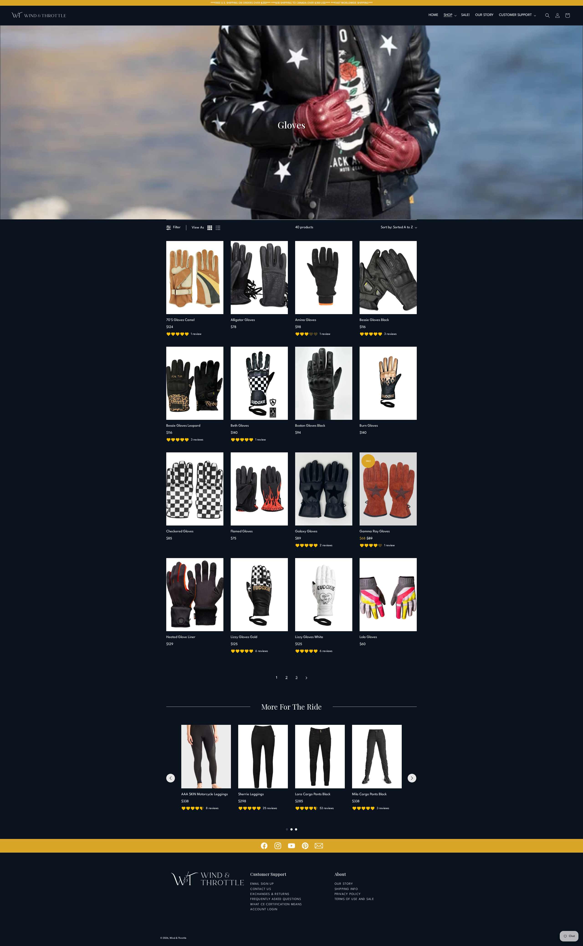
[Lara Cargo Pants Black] (320, 756)
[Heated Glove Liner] (194, 594)
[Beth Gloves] (259, 383)
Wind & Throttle (178, 938)
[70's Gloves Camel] (194, 277)
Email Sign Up (262, 883)
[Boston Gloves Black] (323, 383)
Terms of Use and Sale (354, 899)
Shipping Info (346, 889)
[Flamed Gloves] (259, 489)
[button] (449, 15)
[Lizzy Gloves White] (323, 594)
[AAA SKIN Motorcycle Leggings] (206, 756)
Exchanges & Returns (269, 894)
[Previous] (170, 778)
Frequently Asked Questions (275, 899)
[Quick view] (218, 309)
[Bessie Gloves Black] (388, 277)
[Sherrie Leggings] (263, 756)
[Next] (412, 778)
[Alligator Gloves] (259, 277)
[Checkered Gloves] (194, 489)
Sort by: (397, 227)
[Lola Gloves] (388, 594)
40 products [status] (304, 227)
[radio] (209, 228)
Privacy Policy (348, 894)
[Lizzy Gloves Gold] (259, 594)
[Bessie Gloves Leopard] (194, 383)
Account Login (263, 909)
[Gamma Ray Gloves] (388, 489)
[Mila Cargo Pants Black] (377, 756)
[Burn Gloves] (388, 383)
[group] (206, 768)
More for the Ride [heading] (291, 706)
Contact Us (260, 889)
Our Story (344, 883)
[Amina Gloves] (323, 277)
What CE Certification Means (276, 904)
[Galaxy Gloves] (323, 489)
